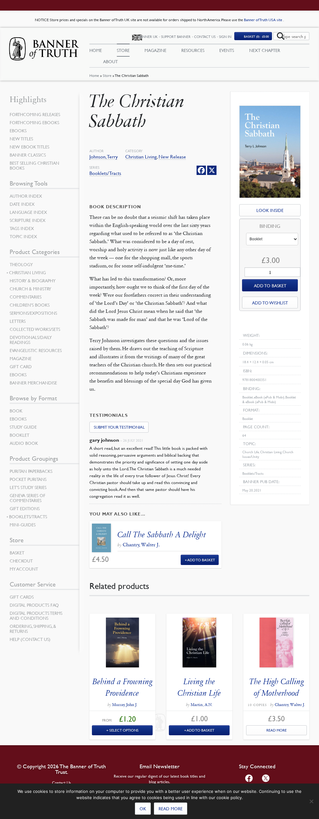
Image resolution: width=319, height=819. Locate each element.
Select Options (124, 730)
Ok (143, 808)
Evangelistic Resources (36, 350)
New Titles (21, 138)
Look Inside (269, 210)
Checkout (21, 560)
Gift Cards (22, 596)
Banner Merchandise (33, 382)
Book (16, 410)
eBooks (18, 130)
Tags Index (22, 228)
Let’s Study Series (28, 487)
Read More (276, 730)
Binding (269, 226)
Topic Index (23, 236)
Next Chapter (264, 50)
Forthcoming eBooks (34, 122)
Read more (171, 808)
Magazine (155, 50)
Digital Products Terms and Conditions (36, 615)
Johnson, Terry (103, 157)
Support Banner (176, 36)
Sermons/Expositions (33, 312)
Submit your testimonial (119, 427)
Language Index (28, 211)
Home (94, 75)
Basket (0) (256, 36)
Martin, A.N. (201, 704)
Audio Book (24, 442)
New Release (172, 157)
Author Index (26, 195)
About (110, 61)
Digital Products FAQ (34, 604)
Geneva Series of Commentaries (27, 498)
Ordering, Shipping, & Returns (33, 628)
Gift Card (21, 366)
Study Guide (23, 426)
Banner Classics (28, 154)
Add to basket (270, 285)
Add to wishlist (270, 302)
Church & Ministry (30, 288)
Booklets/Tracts (105, 173)
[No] (311, 801)
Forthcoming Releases (35, 114)
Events (226, 50)
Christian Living (141, 157)
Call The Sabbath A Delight (161, 534)
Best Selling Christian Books (34, 165)
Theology (21, 264)
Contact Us (205, 36)
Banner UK (148, 36)
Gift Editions (25, 508)
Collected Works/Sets (35, 329)
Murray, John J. (124, 704)
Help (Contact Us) (30, 639)
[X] (212, 170)
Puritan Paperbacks (31, 470)
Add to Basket (201, 560)
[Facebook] (201, 170)
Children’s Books (30, 304)
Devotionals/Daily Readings (31, 340)
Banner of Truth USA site (263, 19)
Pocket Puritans (28, 479)
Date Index (22, 203)
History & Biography (32, 280)
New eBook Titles (29, 146)
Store (107, 75)
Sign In (225, 36)
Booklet (19, 434)
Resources (192, 50)
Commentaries (25, 296)
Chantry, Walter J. (141, 545)
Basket (17, 552)
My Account (24, 568)
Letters (18, 320)
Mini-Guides (23, 524)
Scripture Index (27, 220)
